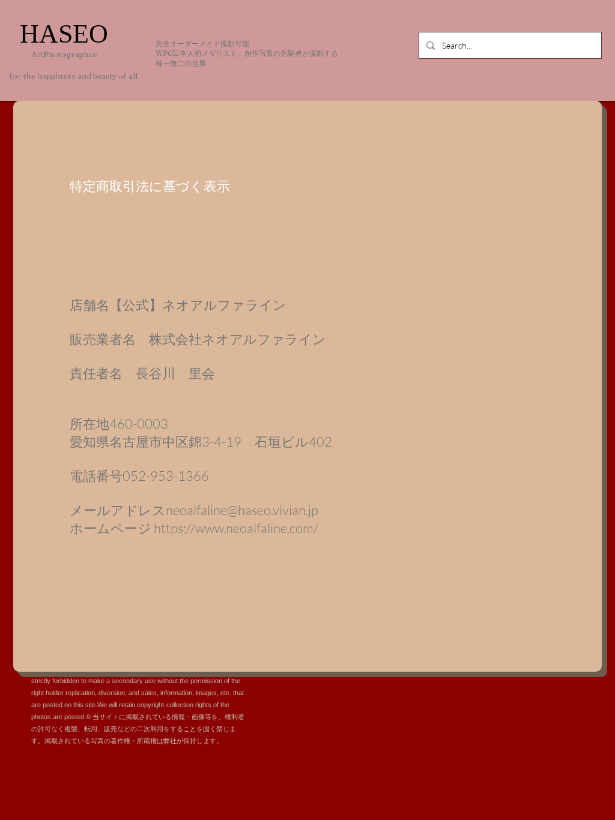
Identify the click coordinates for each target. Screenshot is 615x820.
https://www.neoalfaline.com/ (236, 528)
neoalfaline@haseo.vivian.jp (242, 510)
